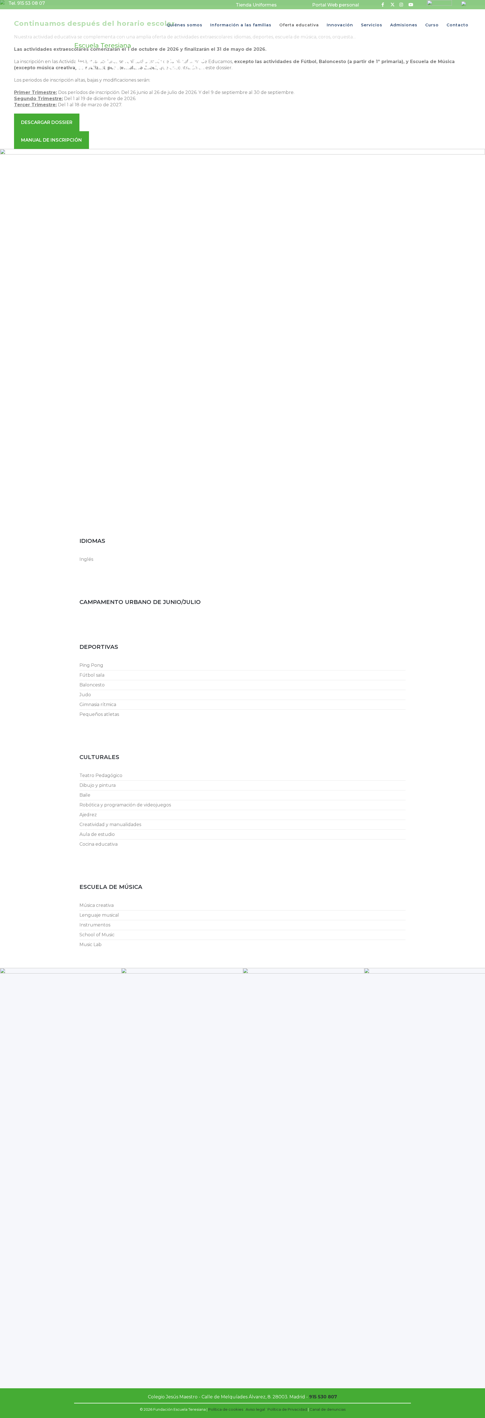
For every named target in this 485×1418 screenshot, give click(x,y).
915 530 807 (323, 1396)
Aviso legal (255, 1409)
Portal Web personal (335, 5)
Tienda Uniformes (256, 5)
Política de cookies (225, 1409)
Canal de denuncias (328, 1409)
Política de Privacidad (287, 1409)
